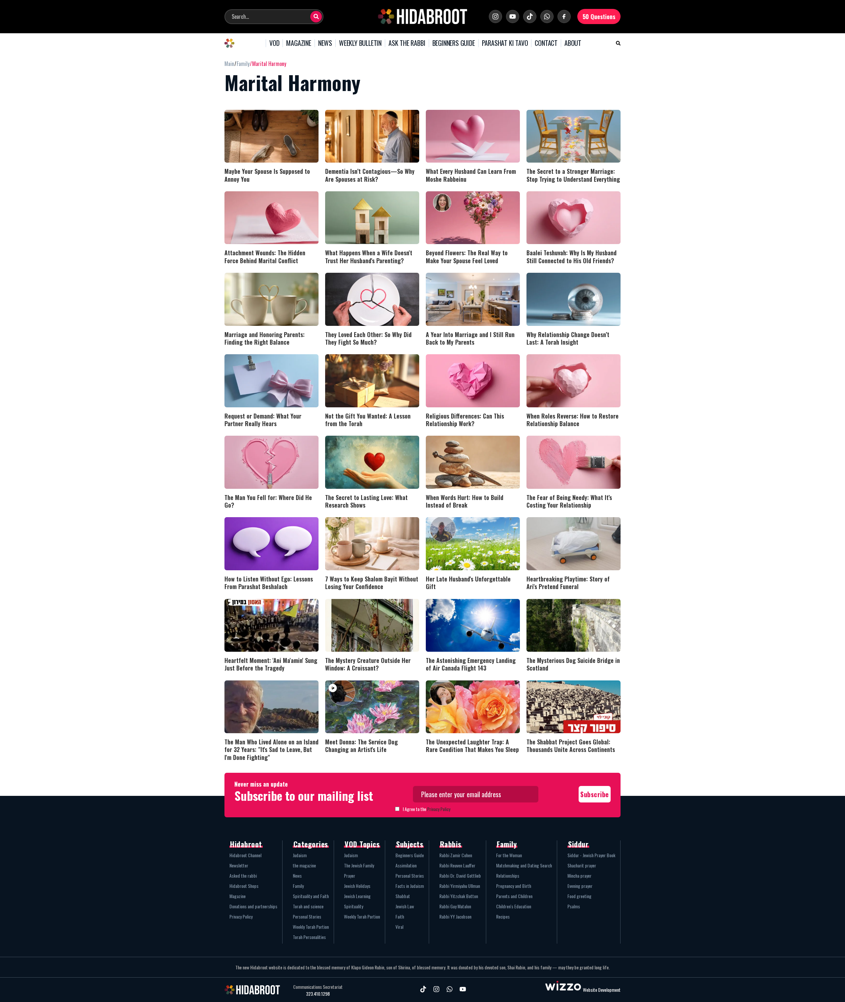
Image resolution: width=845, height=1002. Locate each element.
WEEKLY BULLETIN (360, 43)
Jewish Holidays (357, 885)
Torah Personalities (309, 936)
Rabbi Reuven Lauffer (457, 865)
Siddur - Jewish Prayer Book (591, 855)
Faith (399, 916)
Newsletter (238, 865)
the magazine (304, 865)
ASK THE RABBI (407, 43)
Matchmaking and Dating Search (524, 865)
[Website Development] (563, 989)
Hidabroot (246, 844)
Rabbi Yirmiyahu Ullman (459, 885)
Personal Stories (307, 916)
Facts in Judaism (409, 885)
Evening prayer (579, 885)
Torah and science (308, 906)
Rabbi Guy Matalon (455, 906)
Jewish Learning (357, 895)
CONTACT (546, 43)
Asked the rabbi (243, 875)
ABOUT (572, 43)
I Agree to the (426, 808)
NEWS (325, 43)
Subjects (409, 844)
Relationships (507, 875)
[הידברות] (422, 16)
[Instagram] (495, 16)
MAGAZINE (298, 43)
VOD (274, 43)
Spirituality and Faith (311, 895)
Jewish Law (404, 906)
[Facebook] (564, 16)
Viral (399, 926)
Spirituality (353, 906)
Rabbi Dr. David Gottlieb (460, 875)
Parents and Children (514, 895)
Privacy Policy (438, 808)
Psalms (573, 906)
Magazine (237, 895)
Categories (310, 844)
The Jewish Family (359, 865)
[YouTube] (512, 16)
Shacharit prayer (581, 865)
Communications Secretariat (318, 987)
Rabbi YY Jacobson (455, 916)
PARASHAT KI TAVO (505, 43)
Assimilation (406, 865)
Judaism (300, 855)
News (297, 875)
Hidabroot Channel (245, 855)
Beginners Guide (409, 855)
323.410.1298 (318, 993)
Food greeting (579, 895)
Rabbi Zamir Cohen (455, 855)
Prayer (349, 875)
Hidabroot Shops (243, 885)
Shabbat (402, 895)
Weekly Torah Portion (311, 926)
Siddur (578, 844)
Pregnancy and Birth (513, 885)
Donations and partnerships (253, 906)
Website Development (602, 989)
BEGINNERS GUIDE (453, 43)
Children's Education (513, 906)
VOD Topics (362, 844)
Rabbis (450, 844)
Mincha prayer (579, 875)
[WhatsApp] (547, 16)
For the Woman (509, 855)
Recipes (503, 916)
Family (298, 885)
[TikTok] (529, 16)
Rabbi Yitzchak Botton (458, 895)
